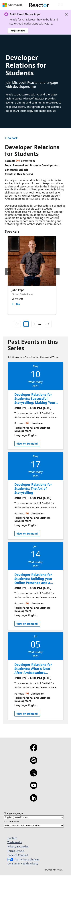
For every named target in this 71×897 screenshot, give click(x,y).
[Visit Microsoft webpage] (12, 5)
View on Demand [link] (27, 443)
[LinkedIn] (33, 800)
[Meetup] (33, 763)
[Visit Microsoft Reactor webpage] (39, 5)
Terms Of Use (15, 851)
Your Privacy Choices (26, 859)
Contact (12, 838)
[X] (33, 775)
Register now (18, 30)
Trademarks (14, 842)
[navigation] (17, 324)
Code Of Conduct (17, 855)
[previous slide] (8, 271)
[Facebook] (33, 750)
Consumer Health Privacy (22, 863)
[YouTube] (33, 788)
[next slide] (57, 271)
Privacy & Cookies (18, 846)
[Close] (66, 14)
